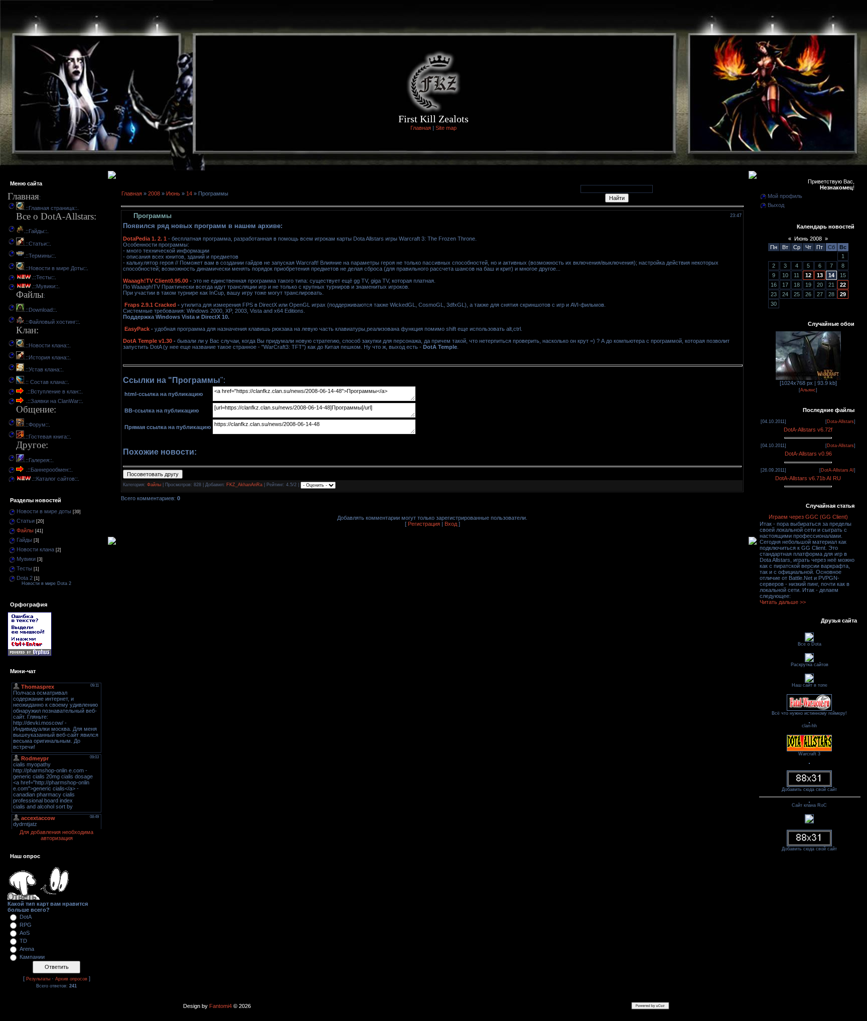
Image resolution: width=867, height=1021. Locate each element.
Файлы (25, 530)
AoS (25, 933)
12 (808, 275)
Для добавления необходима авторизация (56, 835)
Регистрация (424, 524)
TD (23, 941)
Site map (446, 128)
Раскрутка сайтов (809, 664)
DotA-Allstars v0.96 (808, 454)
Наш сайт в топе (809, 685)
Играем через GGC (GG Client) (808, 517)
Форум (37, 425)
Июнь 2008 (808, 239)
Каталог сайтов (55, 479)
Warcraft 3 (809, 753)
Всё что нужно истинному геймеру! (809, 713)
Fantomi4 (220, 1006)
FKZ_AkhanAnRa (244, 484)
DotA (26, 917)
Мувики (45, 286)
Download (41, 310)
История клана (47, 357)
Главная (420, 128)
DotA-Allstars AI (837, 470)
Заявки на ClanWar (55, 401)
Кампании (32, 957)
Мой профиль (785, 196)
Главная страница (51, 208)
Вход (451, 524)
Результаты (38, 978)
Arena (27, 949)
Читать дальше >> (783, 602)
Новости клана (47, 345)
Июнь (173, 193)
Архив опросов (71, 978)
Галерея (39, 460)
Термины (40, 256)
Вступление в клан (54, 391)
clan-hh (809, 725)
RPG (26, 925)
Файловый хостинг (52, 322)
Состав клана (47, 382)
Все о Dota (809, 644)
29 (843, 294)
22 (843, 285)
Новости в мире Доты (56, 268)
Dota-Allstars (840, 421)
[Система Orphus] (30, 654)
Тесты (44, 277)
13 (820, 275)
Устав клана (44, 369)
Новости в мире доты (44, 511)
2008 (154, 193)
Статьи (38, 244)
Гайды (36, 231)
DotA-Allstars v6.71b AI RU (808, 478)
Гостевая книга (48, 437)
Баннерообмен (49, 470)
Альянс (808, 389)
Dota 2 (25, 578)
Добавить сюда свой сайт (809, 789)
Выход (776, 205)
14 (189, 193)
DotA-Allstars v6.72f (808, 430)
